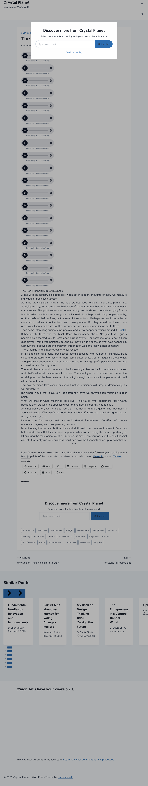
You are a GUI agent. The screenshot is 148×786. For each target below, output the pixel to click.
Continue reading (74, 52)
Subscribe (103, 44)
